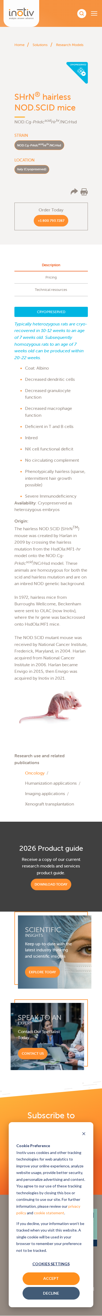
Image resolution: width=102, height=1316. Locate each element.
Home (19, 44)
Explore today (42, 972)
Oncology (35, 773)
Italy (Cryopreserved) (31, 169)
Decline (51, 1293)
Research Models (70, 44)
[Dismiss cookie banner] (84, 1134)
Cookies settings (51, 1263)
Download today (51, 884)
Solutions (40, 44)
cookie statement (49, 1212)
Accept (51, 1278)
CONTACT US (33, 1053)
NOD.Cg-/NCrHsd (39, 144)
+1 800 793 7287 (51, 220)
